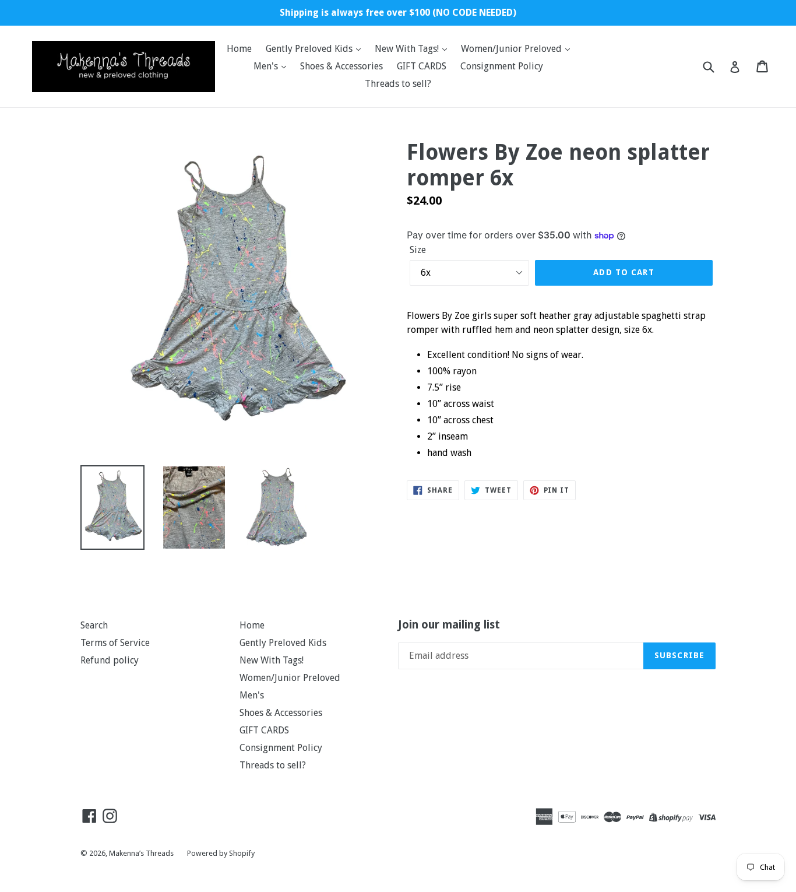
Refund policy (109, 660)
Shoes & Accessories (341, 66)
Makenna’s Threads (142, 853)
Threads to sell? (398, 83)
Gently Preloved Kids (310, 48)
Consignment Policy (501, 66)
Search (94, 625)
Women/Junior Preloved (512, 48)
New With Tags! (408, 48)
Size (418, 249)
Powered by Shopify (221, 853)
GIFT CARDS (421, 66)
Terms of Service (115, 642)
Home (239, 48)
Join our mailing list (449, 625)
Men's (266, 66)
